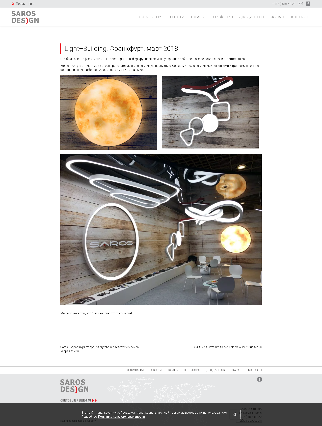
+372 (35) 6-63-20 (283, 4)
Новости (176, 17)
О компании (150, 17)
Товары (197, 17)
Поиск (20, 3)
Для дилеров (251, 17)
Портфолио (222, 17)
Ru (30, 4)
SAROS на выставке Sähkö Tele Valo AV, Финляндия (227, 347)
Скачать (277, 17)
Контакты (300, 17)
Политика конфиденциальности (121, 416)
